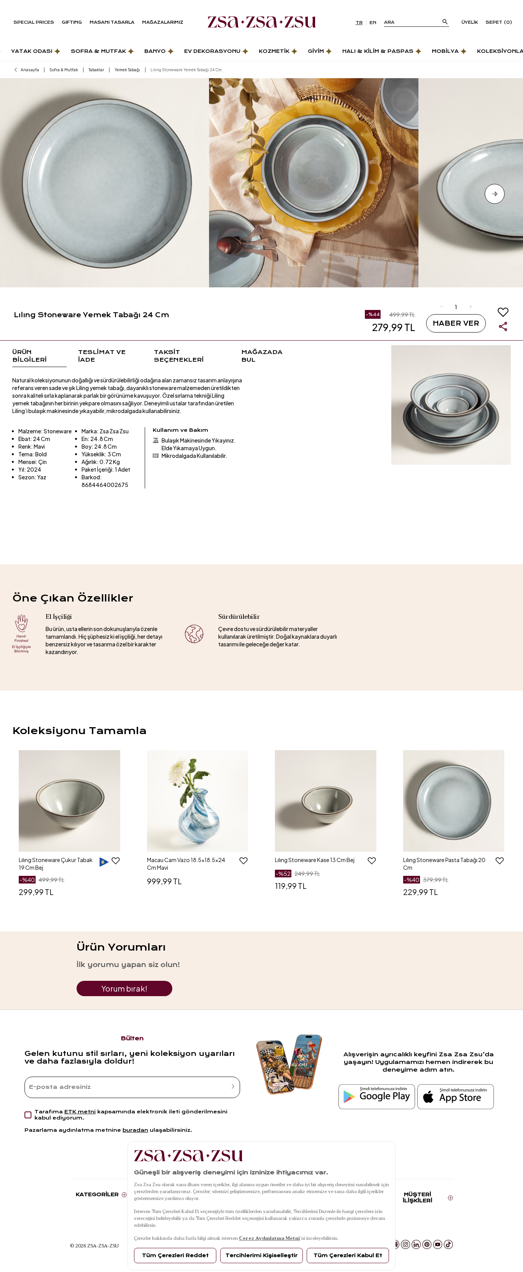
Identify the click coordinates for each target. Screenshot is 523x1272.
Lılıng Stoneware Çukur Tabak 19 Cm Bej (56, 863)
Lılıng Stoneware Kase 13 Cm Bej (315, 859)
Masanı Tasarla (112, 22)
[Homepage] (262, 22)
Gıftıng (72, 22)
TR (359, 22)
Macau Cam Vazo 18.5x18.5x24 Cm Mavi (186, 863)
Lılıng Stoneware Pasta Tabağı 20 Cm (444, 863)
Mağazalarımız (162, 22)
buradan (135, 1130)
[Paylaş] (503, 326)
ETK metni (80, 1112)
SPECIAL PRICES (33, 22)
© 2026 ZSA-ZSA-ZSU (94, 1245)
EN (372, 22)
